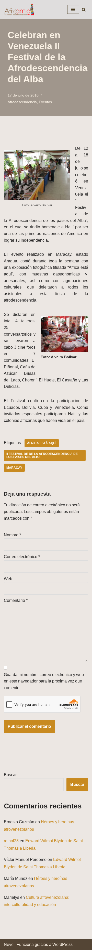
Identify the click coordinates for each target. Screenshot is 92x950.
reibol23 (11, 841)
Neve (9, 944)
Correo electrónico (22, 556)
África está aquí (41, 443)
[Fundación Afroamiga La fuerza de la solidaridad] (19, 10)
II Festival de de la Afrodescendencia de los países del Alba (42, 455)
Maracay (14, 467)
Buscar (10, 775)
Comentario (16, 600)
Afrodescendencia (22, 102)
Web (8, 579)
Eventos (45, 102)
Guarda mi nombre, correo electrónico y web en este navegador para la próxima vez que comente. (44, 681)
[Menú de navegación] (73, 9)
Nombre (12, 535)
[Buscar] (84, 10)
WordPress (62, 944)
